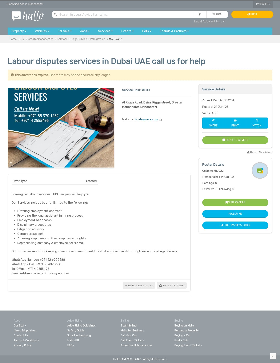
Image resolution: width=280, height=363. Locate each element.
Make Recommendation (139, 285)
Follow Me (235, 213)
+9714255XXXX (240, 225)
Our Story (20, 325)
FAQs (70, 345)
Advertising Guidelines (81, 325)
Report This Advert (173, 285)
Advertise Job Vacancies (137, 345)
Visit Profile (236, 202)
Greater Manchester (40, 39)
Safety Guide (75, 330)
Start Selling (129, 325)
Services (62, 39)
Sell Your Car (129, 335)
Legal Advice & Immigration (88, 39)
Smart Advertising (79, 335)
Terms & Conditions (26, 340)
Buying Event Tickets (188, 345)
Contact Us (21, 335)
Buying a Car (182, 335)
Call (236, 225)
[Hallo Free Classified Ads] (28, 15)
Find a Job (181, 340)
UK (22, 39)
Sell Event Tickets (132, 340)
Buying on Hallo (184, 325)
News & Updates (24, 330)
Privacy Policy (23, 345)
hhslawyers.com (146, 119)
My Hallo (262, 4)
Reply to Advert (236, 140)
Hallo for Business (132, 330)
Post (253, 14)
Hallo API (73, 340)
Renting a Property (186, 330)
